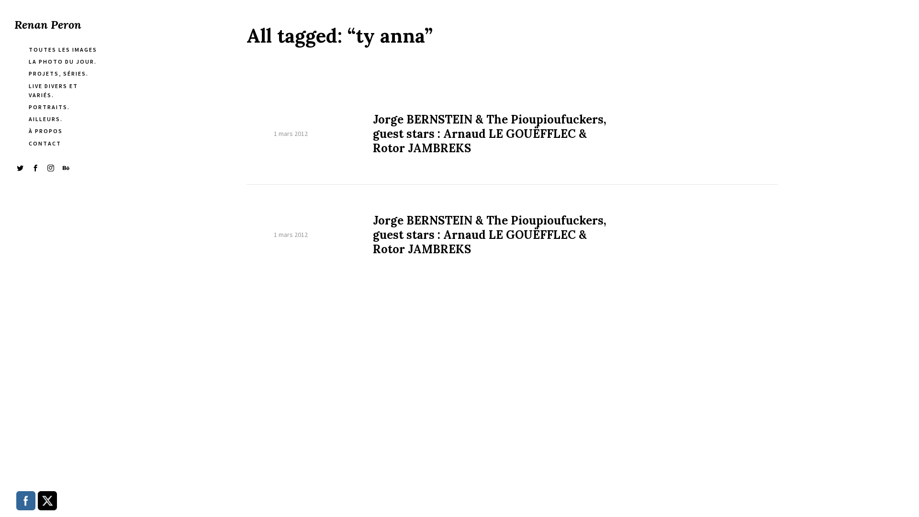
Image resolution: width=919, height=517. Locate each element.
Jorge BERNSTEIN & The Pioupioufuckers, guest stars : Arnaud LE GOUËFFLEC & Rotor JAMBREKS (489, 134)
